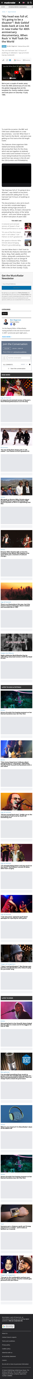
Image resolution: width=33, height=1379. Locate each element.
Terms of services (22, 292)
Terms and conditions (8, 1341)
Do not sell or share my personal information (15, 1364)
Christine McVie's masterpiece (18, 7)
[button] (2, 2)
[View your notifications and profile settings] (19, 2)
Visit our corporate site (16, 1321)
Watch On (6, 78)
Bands (5, 314)
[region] (16, 355)
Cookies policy (6, 1349)
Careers (4, 1360)
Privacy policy (6, 1345)
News (4, 46)
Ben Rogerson (13, 46)
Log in (14, 348)
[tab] (8, 364)
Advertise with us (7, 1352)
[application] (16, 174)
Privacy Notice (25, 294)
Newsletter (27, 60)
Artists (3, 12)
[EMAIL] (14, 324)
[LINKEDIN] (11, 324)
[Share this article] (3, 60)
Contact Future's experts (9, 1337)
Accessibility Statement (9, 1356)
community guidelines (19, 352)
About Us (4, 1333)
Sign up (20, 348)
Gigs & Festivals (12, 12)
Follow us (18, 60)
